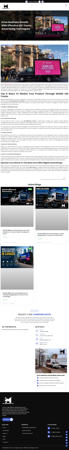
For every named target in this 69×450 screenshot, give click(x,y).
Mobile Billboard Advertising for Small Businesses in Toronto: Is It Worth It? (51, 234)
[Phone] (36, 330)
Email (41, 338)
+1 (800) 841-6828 (44, 331)
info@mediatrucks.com (45, 340)
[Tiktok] (67, 443)
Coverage (42, 334)
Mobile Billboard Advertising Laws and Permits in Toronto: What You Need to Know (16, 232)
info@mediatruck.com (56, 436)
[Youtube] (67, 440)
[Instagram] (67, 435)
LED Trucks (8, 84)
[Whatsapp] (67, 446)
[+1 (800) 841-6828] (39, 2)
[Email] (36, 339)
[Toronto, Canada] (26, 2)
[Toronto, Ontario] (49, 428)
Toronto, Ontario (55, 428)
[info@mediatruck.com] (43, 2)
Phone (41, 330)
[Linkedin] (67, 437)
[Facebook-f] (67, 432)
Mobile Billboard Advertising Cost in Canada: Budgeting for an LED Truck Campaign (15, 294)
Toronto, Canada (33, 1)
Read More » (5, 237)
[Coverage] (36, 335)
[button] (66, 5)
